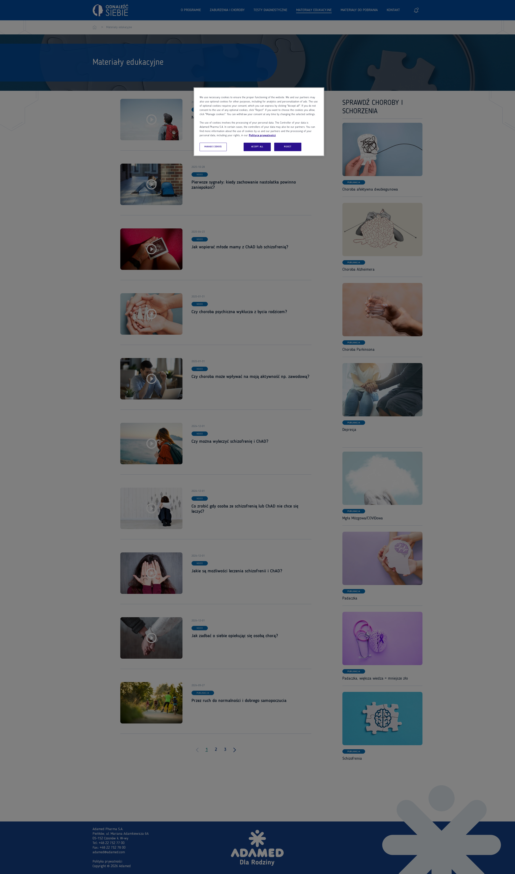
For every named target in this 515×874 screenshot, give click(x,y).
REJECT (287, 146)
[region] (259, 121)
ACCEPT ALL (257, 146)
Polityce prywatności (262, 135)
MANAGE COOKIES (213, 146)
